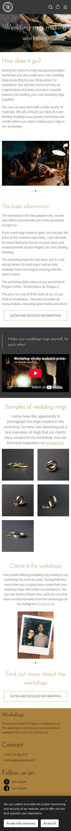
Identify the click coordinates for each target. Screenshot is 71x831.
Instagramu (55, 443)
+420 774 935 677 (16, 754)
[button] (50, 7)
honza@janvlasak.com (19, 760)
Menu (65, 7)
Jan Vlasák (18, 782)
